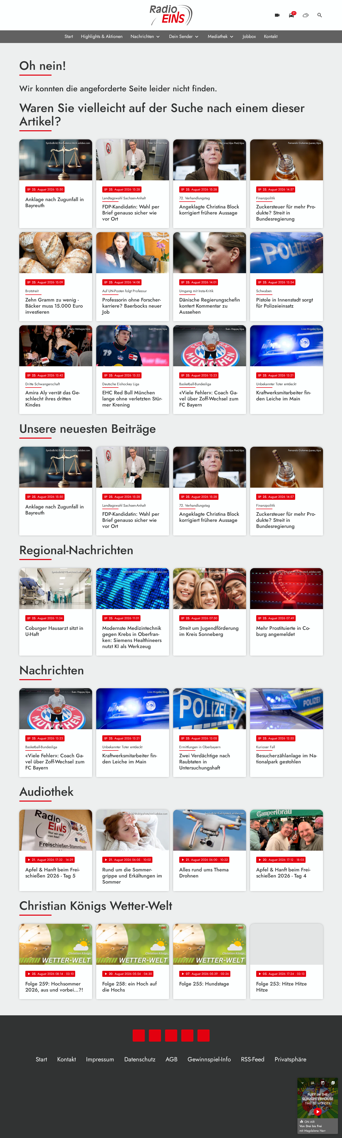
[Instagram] (44, 15)
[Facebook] (34, 15)
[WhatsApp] (24, 15)
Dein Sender (181, 36)
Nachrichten (142, 36)
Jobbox (249, 36)
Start (69, 36)
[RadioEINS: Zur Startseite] (171, 15)
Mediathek (218, 36)
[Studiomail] (55, 15)
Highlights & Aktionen (102, 36)
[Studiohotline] (65, 15)
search (320, 15)
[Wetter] (306, 15)
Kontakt (270, 36)
